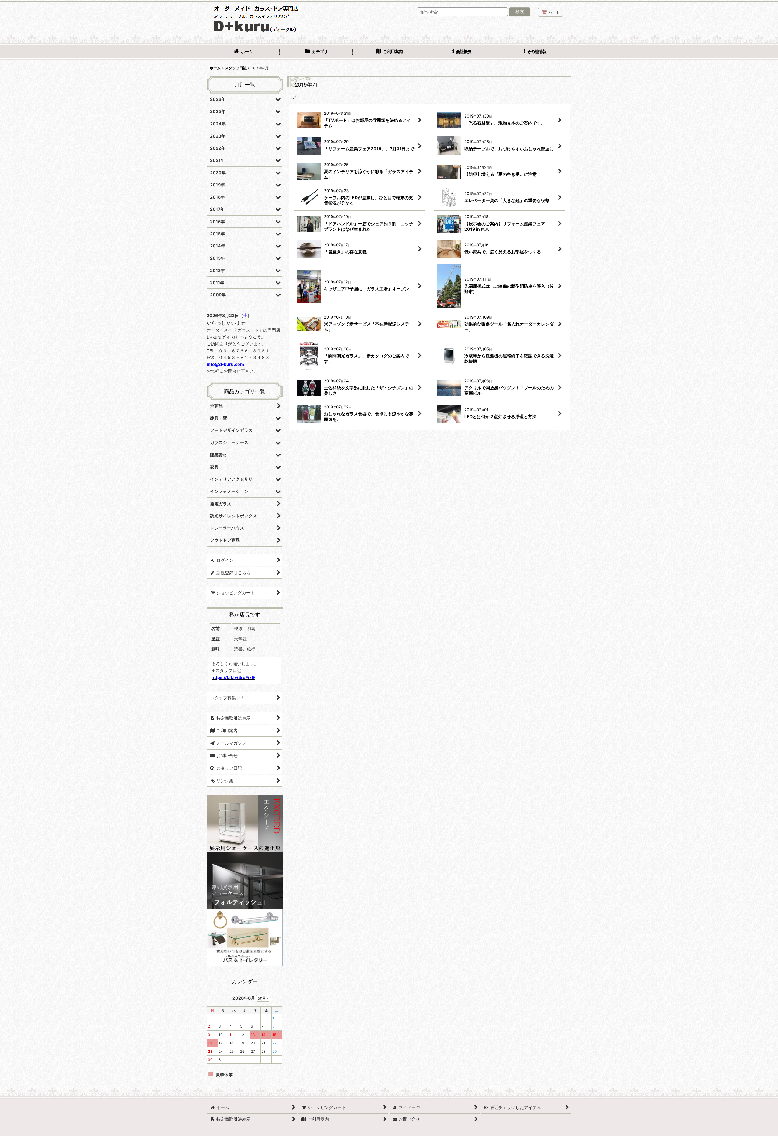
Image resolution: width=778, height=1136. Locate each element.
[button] (534, 52)
